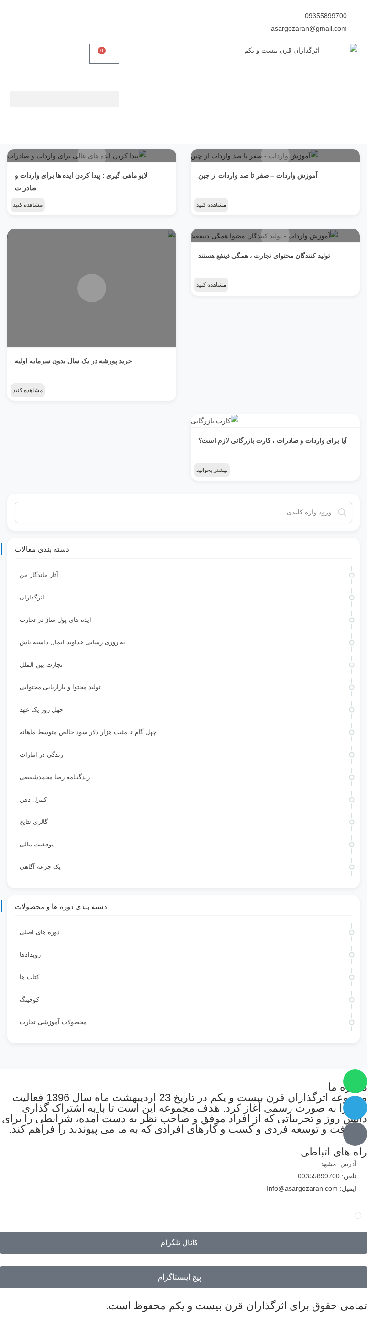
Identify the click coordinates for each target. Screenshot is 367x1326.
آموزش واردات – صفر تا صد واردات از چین (258, 175)
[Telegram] (355, 1108)
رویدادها (30, 954)
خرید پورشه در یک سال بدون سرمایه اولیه (73, 360)
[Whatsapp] (355, 1081)
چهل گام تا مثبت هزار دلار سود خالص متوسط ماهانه (88, 732)
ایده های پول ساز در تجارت (55, 619)
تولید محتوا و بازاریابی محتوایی (60, 687)
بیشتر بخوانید (211, 470)
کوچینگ (29, 999)
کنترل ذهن (33, 799)
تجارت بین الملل (41, 664)
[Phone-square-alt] (355, 1134)
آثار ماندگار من (39, 574)
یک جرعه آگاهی (40, 866)
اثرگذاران (32, 597)
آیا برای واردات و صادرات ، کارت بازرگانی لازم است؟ (272, 440)
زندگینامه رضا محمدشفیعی (55, 777)
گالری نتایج (34, 821)
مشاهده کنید (211, 205)
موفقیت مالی (37, 844)
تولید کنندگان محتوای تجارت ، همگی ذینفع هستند (264, 255)
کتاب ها (29, 977)
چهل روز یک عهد (41, 709)
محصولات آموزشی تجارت (53, 1022)
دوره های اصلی (40, 932)
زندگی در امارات (41, 754)
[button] (64, 99)
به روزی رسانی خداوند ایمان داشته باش (72, 642)
